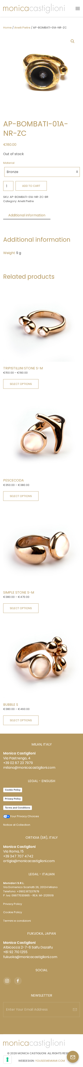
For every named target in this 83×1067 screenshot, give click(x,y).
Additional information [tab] (26, 215)
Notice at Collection (16, 825)
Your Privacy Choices (24, 816)
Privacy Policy (13, 798)
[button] (78, 8)
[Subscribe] (75, 1009)
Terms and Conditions (17, 807)
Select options (21, 384)
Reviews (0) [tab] (18, 222)
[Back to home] (34, 8)
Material (8, 163)
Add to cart (31, 186)
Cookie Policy (12, 789)
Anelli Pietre (22, 28)
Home (7, 28)
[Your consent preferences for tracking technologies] (7, 1060)
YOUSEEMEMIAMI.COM (50, 1061)
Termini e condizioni (17, 921)
